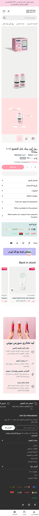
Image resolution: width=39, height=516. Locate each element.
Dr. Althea (31, 295)
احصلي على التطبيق (26, 403)
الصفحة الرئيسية (32, 24)
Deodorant (18, 155)
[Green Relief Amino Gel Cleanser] (22, 280)
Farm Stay (3, 295)
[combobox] (19, 17)
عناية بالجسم (20, 24)
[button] (19, 173)
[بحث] (4, 17)
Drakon (30, 155)
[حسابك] (8, 11)
